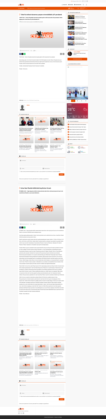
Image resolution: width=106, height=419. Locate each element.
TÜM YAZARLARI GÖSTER (77, 59)
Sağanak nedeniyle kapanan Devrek (56, 353)
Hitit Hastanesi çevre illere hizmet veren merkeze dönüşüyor (80, 44)
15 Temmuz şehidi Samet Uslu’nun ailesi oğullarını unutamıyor (57, 129)
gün (29, 325)
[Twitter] (85, 1)
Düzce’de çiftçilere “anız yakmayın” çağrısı (55, 146)
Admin (28, 105)
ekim (27, 325)
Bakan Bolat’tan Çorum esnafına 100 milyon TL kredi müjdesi (81, 39)
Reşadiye (25, 100)
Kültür (31, 325)
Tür (38, 325)
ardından (24, 325)
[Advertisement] (41, 83)
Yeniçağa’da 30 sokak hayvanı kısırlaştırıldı (56, 372)
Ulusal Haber (21, 126)
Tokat (28, 100)
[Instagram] (87, 1)
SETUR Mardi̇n (35, 325)
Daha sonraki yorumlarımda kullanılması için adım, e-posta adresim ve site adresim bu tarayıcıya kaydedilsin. (41, 171)
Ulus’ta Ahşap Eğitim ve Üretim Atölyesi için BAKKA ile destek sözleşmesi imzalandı (41, 147)
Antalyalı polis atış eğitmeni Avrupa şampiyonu (80, 28)
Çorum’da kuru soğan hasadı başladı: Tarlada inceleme (81, 33)
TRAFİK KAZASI (31, 100)
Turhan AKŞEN (77, 51)
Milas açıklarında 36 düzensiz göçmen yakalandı (80, 23)
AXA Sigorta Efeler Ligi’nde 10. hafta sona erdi (41, 353)
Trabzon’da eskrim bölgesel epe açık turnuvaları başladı (41, 129)
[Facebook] (83, 1)
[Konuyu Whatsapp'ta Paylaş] (25, 54)
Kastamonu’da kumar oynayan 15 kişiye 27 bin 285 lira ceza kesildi (26, 372)
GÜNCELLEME (37, 371)
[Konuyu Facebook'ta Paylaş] (20, 54)
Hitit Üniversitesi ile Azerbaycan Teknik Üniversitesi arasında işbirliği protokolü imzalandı (26, 129)
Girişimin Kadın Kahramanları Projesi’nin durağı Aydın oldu (25, 146)
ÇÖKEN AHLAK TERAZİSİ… (80, 16)
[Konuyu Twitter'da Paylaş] (22, 54)
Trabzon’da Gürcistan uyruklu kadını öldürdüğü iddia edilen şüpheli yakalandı (25, 354)
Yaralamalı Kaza (36, 100)
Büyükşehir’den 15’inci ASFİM (74, 98)
